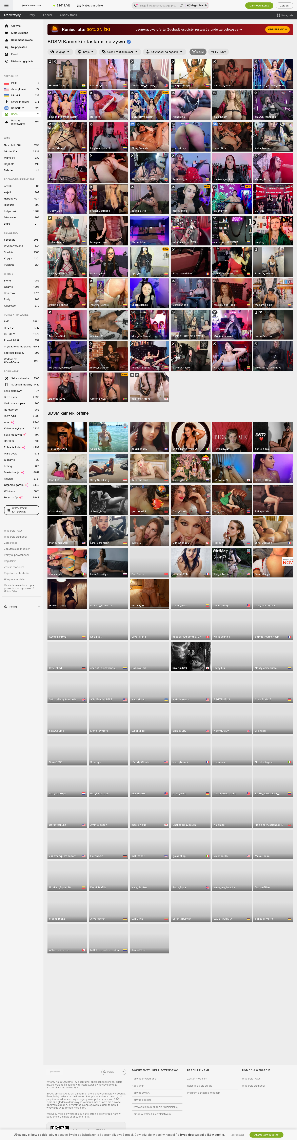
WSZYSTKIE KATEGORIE (19, 510)
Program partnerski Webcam (203, 1092)
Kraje (86, 51)
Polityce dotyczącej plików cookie (200, 1134)
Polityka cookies (142, 1100)
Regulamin (10, 561)
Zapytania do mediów (17, 549)
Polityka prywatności (16, 555)
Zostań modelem (14, 567)
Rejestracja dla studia (16, 573)
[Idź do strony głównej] (31, 5)
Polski (110, 1071)
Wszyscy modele (14, 579)
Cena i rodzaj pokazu (120, 51)
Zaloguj (284, 5)
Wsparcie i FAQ (13, 530)
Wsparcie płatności (15, 536)
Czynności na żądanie (164, 51)
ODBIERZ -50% (277, 29)
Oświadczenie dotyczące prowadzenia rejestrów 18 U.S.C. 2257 (19, 588)
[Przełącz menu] (6, 5)
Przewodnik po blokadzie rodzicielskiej (155, 1107)
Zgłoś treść (10, 542)
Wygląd (60, 51)
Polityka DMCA (141, 1092)
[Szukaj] (181, 5)
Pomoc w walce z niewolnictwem (151, 1114)
